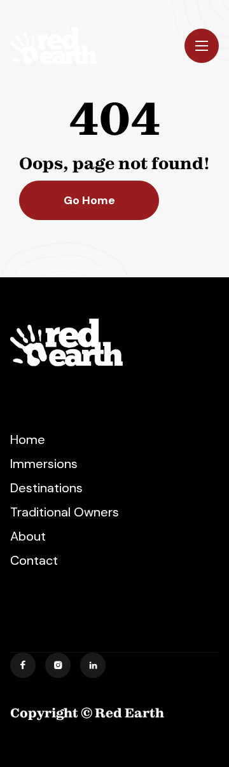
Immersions (44, 463)
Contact (34, 560)
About (28, 536)
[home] (53, 45)
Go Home (89, 200)
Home (27, 439)
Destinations (46, 488)
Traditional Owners (64, 512)
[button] (201, 46)
